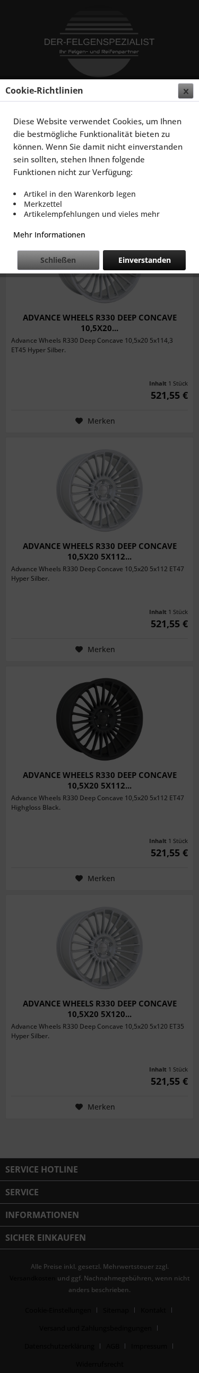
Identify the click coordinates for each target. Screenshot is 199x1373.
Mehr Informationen (49, 235)
